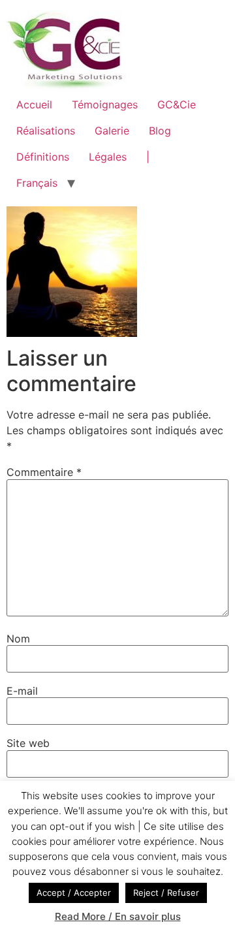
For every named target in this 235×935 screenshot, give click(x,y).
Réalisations (45, 130)
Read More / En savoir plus (118, 916)
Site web (28, 743)
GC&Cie (176, 104)
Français (36, 182)
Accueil (34, 104)
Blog (160, 130)
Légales (108, 156)
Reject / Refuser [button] (166, 892)
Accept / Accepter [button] (74, 892)
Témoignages (105, 104)
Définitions (42, 156)
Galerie (112, 130)
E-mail (22, 691)
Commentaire (44, 472)
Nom (18, 638)
